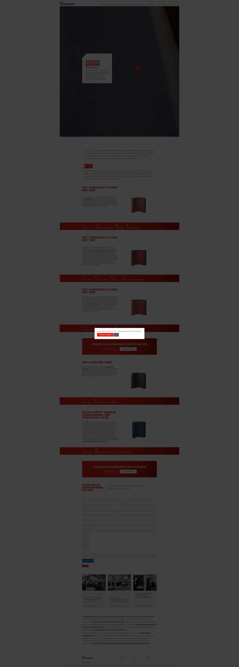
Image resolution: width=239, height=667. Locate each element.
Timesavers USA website (105, 334)
